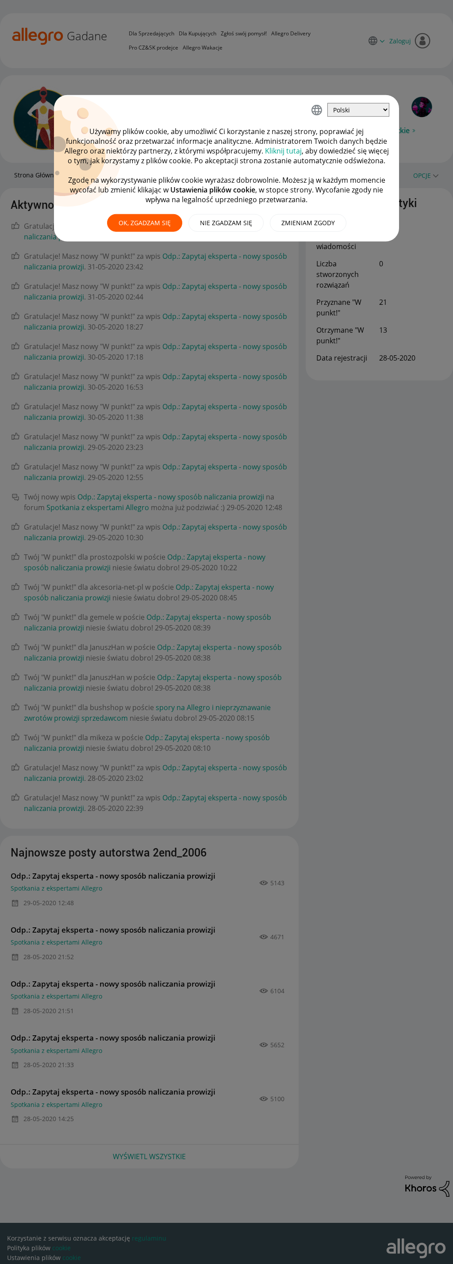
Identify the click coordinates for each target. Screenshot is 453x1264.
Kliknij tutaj (283, 151)
